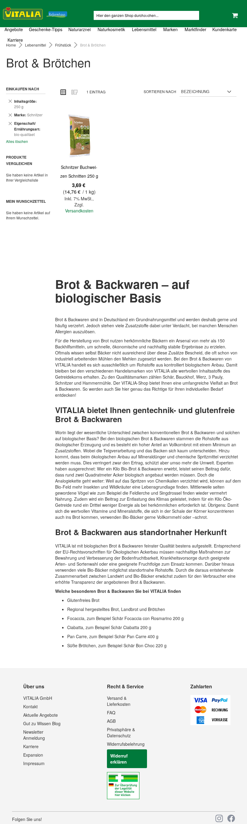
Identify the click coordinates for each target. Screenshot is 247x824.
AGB (111, 721)
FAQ (111, 712)
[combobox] (146, 15)
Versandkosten (79, 211)
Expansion (33, 755)
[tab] (123, 35)
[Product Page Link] (79, 136)
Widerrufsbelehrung (126, 744)
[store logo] (35, 12)
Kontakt (30, 706)
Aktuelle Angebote (40, 715)
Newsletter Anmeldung (34, 735)
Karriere (31, 746)
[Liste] (74, 92)
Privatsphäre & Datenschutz (121, 732)
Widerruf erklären (119, 759)
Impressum (34, 763)
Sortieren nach (160, 91)
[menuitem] (15, 29)
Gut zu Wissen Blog (42, 723)
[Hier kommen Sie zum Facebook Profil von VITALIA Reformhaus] (231, 818)
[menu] (123, 34)
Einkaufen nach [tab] (22, 89)
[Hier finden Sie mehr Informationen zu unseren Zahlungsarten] (210, 723)
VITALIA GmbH (37, 698)
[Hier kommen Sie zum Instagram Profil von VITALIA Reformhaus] (219, 818)
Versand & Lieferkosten (118, 701)
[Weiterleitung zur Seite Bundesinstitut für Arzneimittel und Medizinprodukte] (123, 797)
